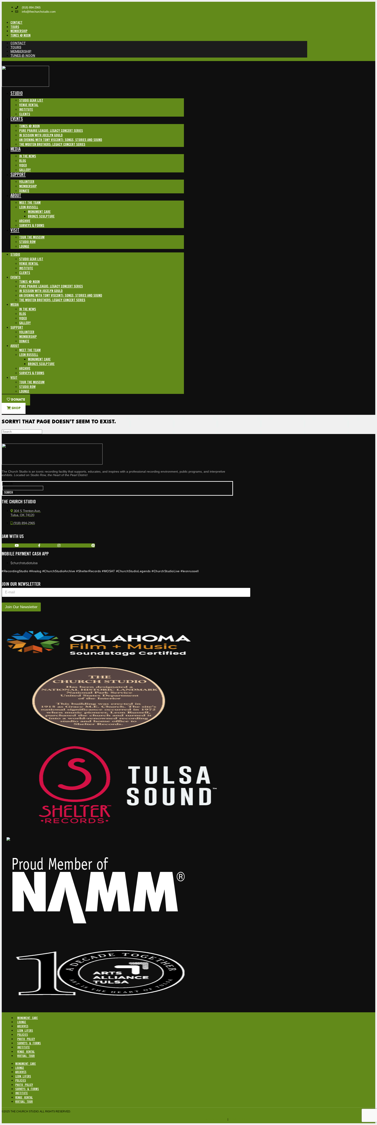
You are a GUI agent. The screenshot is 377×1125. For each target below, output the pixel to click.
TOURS (14, 27)
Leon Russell (28, 207)
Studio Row (27, 242)
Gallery (25, 170)
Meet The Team (30, 202)
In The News (27, 156)
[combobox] (22, 488)
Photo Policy (26, 1039)
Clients (24, 114)
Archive (24, 221)
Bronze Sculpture (41, 216)
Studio (16, 94)
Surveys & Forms (31, 225)
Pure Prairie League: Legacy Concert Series (51, 131)
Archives (22, 1026)
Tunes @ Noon (29, 126)
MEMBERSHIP (18, 31)
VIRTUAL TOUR (26, 1056)
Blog (22, 161)
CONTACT (16, 22)
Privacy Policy (239, 1119)
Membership (28, 186)
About (15, 196)
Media (15, 149)
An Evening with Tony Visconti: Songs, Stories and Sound (60, 140)
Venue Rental (28, 105)
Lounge (24, 246)
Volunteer (26, 182)
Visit (14, 230)
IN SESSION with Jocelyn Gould (41, 135)
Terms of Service (214, 1119)
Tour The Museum (32, 237)
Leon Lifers (25, 1031)
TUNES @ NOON (20, 35)
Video (23, 165)
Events (16, 119)
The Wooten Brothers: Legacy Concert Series (52, 144)
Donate (24, 191)
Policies (22, 1035)
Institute (26, 109)
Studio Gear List (31, 100)
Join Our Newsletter (21, 607)
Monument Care (39, 212)
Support (18, 175)
